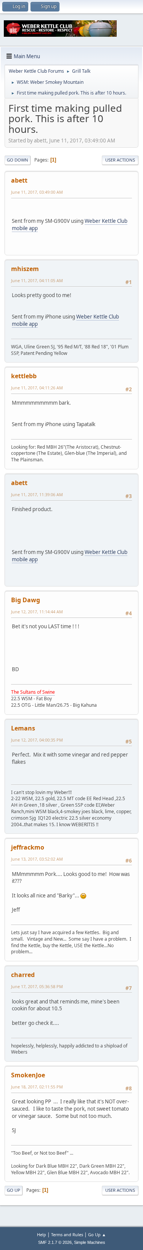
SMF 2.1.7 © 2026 (55, 1242)
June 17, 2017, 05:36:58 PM (37, 986)
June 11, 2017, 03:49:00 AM (37, 192)
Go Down (17, 160)
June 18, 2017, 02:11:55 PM (37, 1087)
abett (19, 180)
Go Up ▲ (97, 1234)
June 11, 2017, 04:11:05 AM (37, 280)
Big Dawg (25, 600)
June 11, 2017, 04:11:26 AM (37, 388)
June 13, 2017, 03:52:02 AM (37, 859)
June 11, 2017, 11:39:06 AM (37, 494)
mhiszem (25, 269)
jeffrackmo (27, 847)
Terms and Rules (67, 1234)
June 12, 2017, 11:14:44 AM (37, 611)
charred (23, 975)
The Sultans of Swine (33, 692)
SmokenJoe (28, 1075)
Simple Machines (89, 1242)
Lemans (23, 728)
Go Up (13, 1190)
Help (41, 1234)
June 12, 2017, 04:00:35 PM (37, 740)
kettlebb (24, 376)
